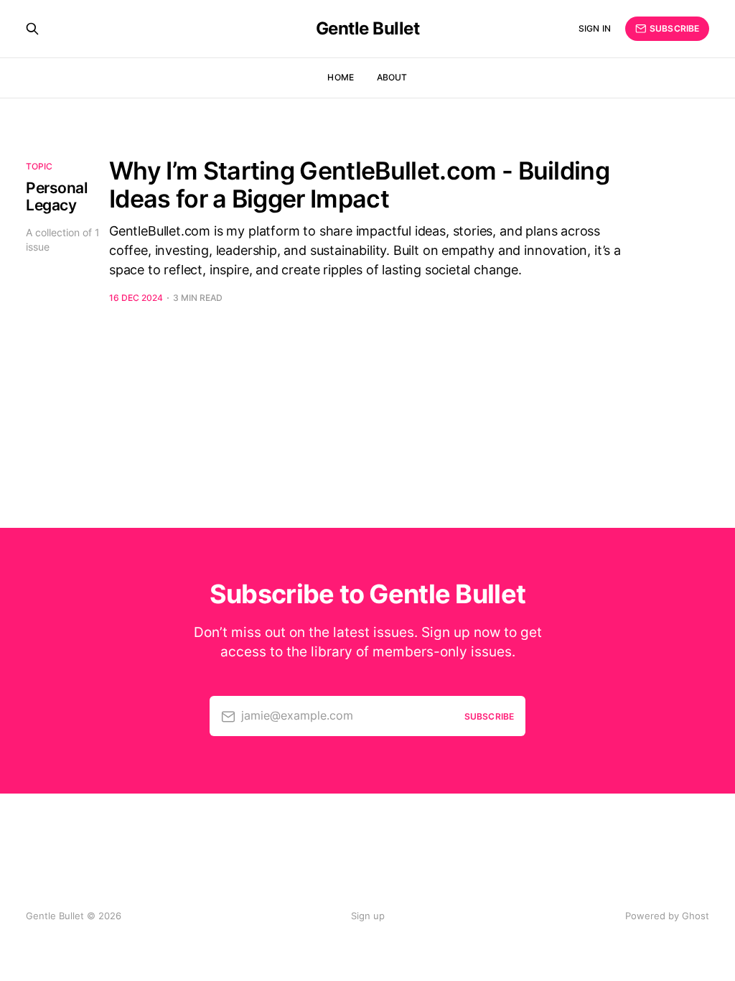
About (392, 77)
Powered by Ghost (667, 915)
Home (340, 77)
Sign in (595, 28)
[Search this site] (32, 28)
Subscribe (674, 28)
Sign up (368, 915)
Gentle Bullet (368, 28)
